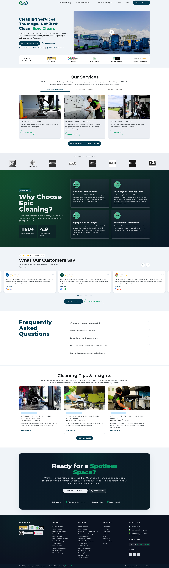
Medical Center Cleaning (85, 548)
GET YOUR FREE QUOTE (74, 491)
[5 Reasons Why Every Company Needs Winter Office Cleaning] (84, 398)
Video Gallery (107, 531)
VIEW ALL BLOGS (84, 438)
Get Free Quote (107, 541)
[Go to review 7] (86, 295)
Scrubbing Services (83, 555)
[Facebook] (130, 554)
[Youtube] (138, 554)
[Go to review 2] (80, 295)
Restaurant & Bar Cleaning (85, 534)
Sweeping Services (83, 553)
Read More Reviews (95, 301)
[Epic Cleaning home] (23, 3)
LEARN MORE (28, 132)
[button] (110, 323)
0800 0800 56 (50, 43)
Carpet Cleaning (57, 529)
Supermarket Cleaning (84, 538)
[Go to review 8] (87, 295)
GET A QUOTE (140, 3)
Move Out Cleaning (58, 541)
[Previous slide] (143, 265)
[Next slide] (148, 265)
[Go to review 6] (85, 295)
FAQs (104, 536)
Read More (63, 286)
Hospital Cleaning (83, 545)
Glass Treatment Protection (60, 538)
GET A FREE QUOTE (28, 43)
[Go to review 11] (91, 295)
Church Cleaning (82, 543)
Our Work (106, 529)
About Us (106, 534)
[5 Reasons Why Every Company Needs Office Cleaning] (129, 398)
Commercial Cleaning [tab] (84, 89)
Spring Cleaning (57, 545)
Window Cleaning (57, 553)
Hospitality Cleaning (83, 536)
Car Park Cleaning (83, 557)
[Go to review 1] (78, 295)
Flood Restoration (57, 534)
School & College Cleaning (85, 541)
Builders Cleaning (57, 526)
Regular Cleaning (57, 536)
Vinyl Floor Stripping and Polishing (88, 531)
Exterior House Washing (59, 531)
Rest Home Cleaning (84, 550)
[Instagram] (134, 554)
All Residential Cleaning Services (84, 143)
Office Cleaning (82, 529)
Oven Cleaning (56, 543)
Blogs (105, 543)
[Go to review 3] (81, 295)
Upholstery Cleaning (58, 550)
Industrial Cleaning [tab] (114, 89)
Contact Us (106, 538)
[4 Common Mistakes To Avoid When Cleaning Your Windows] (40, 398)
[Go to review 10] (90, 295)
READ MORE (25, 430)
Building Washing (83, 526)
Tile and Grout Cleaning (59, 548)
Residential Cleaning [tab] (55, 89)
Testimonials (107, 526)
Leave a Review (72, 301)
